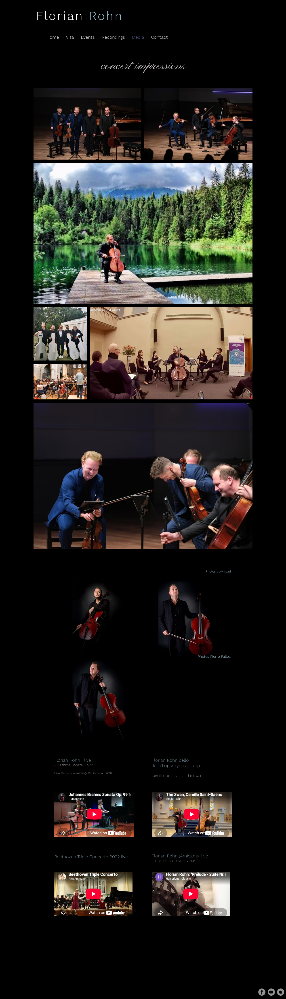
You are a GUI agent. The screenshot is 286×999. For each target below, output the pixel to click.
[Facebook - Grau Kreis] (261, 992)
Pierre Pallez (220, 656)
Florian (62, 15)
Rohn (106, 15)
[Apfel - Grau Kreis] (280, 992)
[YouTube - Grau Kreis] (271, 992)
